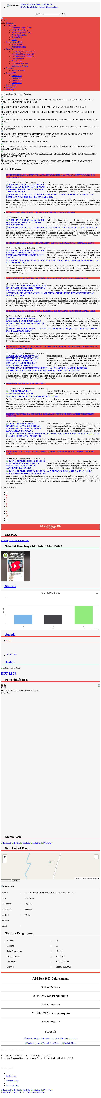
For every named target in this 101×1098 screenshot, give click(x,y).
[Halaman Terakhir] (7, 520)
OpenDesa (7, 1092)
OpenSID (96, 878)
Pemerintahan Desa (14, 42)
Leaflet (77, 878)
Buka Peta (6, 881)
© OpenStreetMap (86, 878)
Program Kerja (12, 1081)
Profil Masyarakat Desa (21, 32)
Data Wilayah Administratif (23, 52)
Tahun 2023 (17, 83)
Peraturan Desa (12, 1085)
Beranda (9, 23)
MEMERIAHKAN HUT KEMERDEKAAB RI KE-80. (26, 384)
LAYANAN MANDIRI (19, 540)
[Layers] (96, 857)
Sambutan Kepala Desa (21, 28)
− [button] (5, 860)
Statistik (10, 586)
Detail (15, 881)
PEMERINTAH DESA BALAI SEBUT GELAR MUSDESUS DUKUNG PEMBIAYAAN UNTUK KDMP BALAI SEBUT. (50, 243)
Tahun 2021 (17, 78)
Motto (14, 39)
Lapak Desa (11, 85)
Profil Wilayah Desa (20, 30)
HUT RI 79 (8, 673)
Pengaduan (11, 87)
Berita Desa (11, 1076)
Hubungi (10, 90)
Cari (63, 14)
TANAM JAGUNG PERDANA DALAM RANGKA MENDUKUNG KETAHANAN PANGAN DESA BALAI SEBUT (48, 278)
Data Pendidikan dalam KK (23, 54)
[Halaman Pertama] (7, 492)
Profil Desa (11, 25)
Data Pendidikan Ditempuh (23, 56)
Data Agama (17, 61)
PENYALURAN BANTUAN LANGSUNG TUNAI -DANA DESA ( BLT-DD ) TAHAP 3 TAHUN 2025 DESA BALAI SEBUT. (50, 311)
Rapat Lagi (11, 650)
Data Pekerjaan (18, 59)
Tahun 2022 (17, 80)
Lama (8, 640)
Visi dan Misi (17, 44)
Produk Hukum (18, 71)
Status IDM (11, 73)
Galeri (9, 662)
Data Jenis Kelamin (20, 63)
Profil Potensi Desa (19, 35)
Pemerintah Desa (19, 47)
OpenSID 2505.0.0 (22, 1092)
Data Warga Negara (20, 66)
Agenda (9, 634)
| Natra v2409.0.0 (38, 1092)
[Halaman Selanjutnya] (7, 518)
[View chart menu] (97, 593)
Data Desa (10, 49)
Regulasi (10, 68)
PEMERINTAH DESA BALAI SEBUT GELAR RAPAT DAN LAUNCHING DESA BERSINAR (40, 212)
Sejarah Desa (17, 37)
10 (7, 516)
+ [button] (5, 856)
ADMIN (4, 540)
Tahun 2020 (17, 75)
